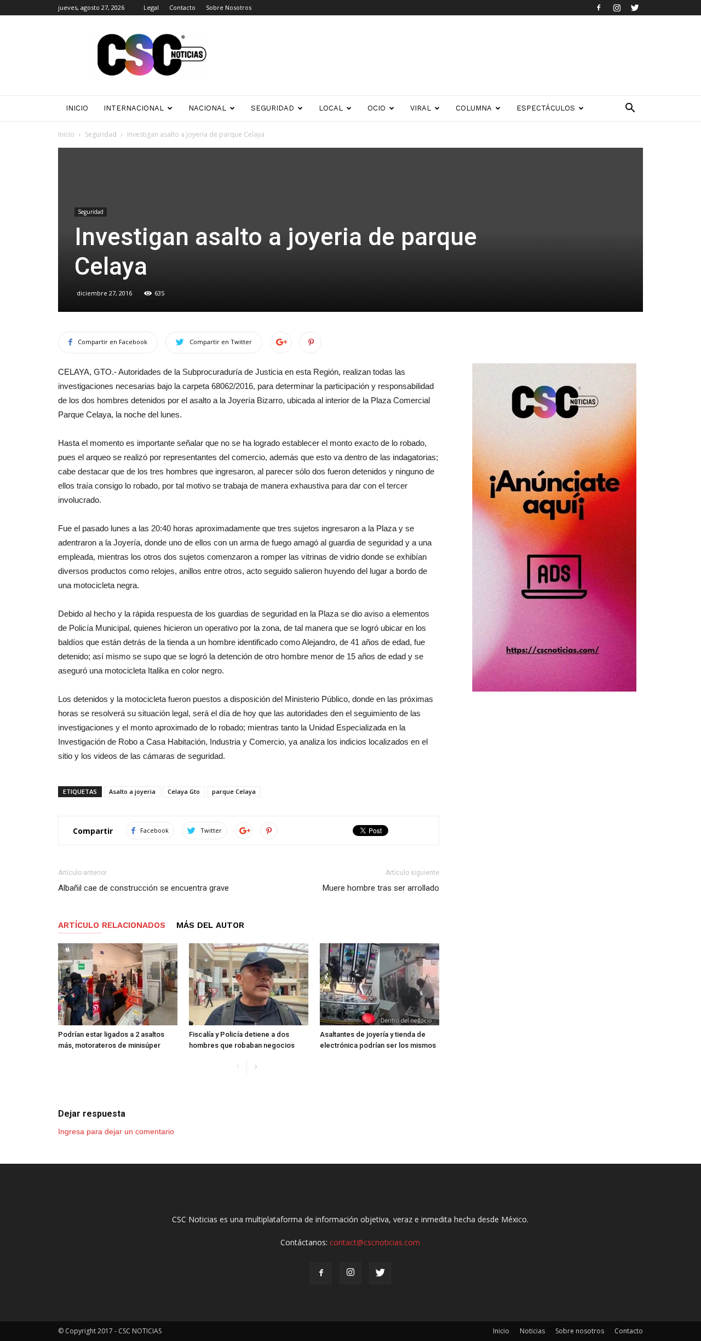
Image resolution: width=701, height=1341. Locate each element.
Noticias (532, 1331)
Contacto (182, 7)
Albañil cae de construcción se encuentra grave (143, 888)
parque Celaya (234, 791)
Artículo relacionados (111, 925)
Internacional (134, 108)
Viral (420, 108)
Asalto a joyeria (132, 791)
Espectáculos (545, 108)
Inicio (66, 134)
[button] (630, 108)
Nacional (207, 108)
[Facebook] (598, 7)
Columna (474, 108)
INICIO (77, 108)
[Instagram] (616, 7)
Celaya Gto (184, 791)
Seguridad (272, 108)
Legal (151, 7)
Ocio (376, 108)
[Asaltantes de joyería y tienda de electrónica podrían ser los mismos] (379, 984)
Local (331, 108)
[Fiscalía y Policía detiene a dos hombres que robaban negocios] (248, 984)
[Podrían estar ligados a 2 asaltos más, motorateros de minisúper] (117, 984)
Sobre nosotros (579, 1331)
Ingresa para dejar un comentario (116, 1131)
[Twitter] (635, 7)
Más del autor (210, 925)
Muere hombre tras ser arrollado (381, 888)
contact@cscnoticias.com (375, 1242)
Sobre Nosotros (228, 7)
